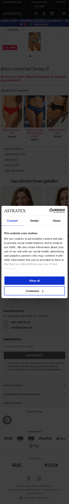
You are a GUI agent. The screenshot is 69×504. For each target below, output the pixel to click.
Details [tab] (34, 220)
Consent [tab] (12, 220)
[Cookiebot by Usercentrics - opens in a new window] (49, 211)
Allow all (34, 280)
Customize (32, 290)
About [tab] (57, 220)
